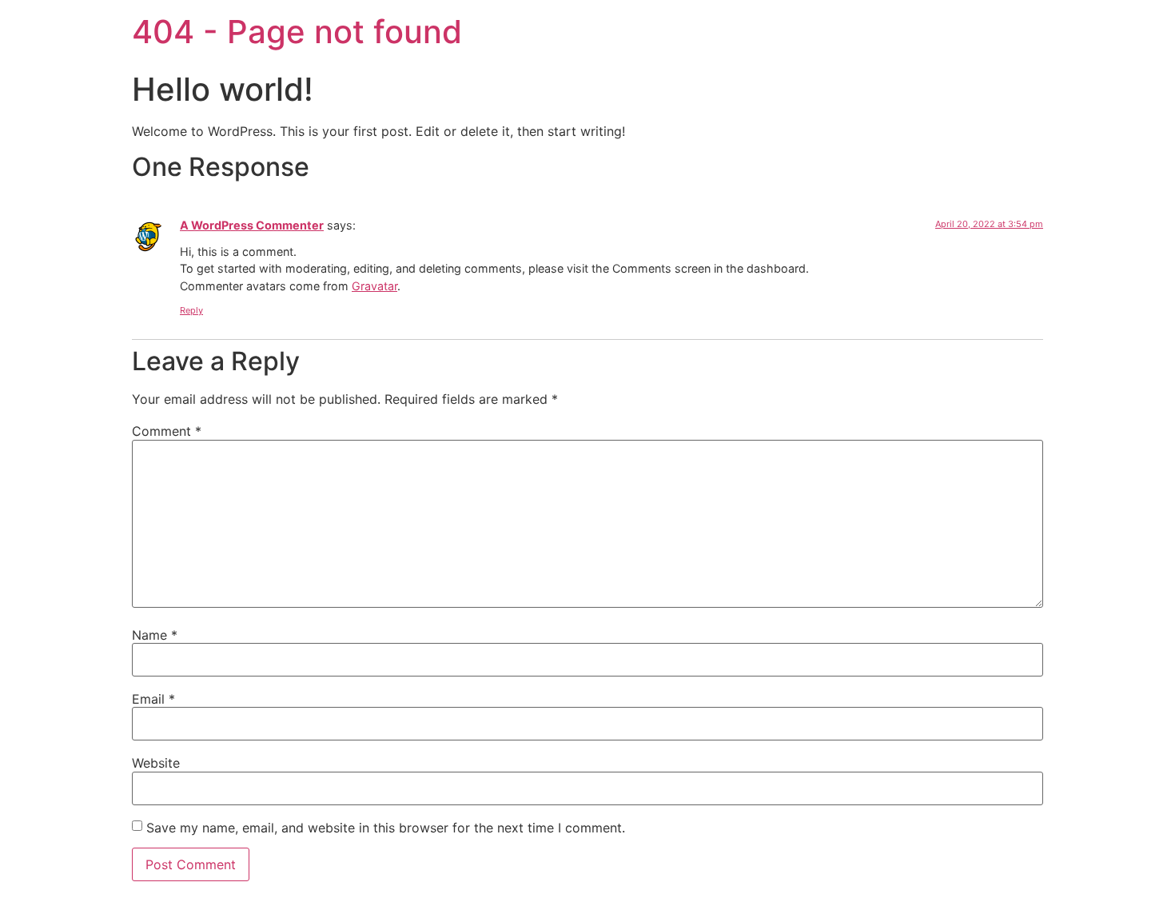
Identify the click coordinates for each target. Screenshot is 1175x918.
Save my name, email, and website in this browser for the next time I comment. (385, 827)
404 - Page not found (297, 31)
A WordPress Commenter (252, 225)
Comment (166, 431)
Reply (191, 310)
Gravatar (374, 286)
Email (153, 698)
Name (154, 635)
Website (156, 762)
